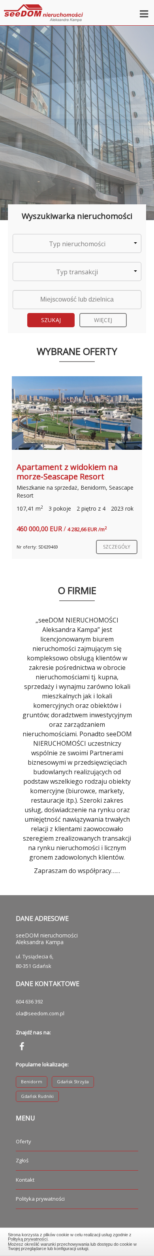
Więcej (103, 320)
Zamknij (77, 1240)
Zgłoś (22, 1160)
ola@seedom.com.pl (40, 1013)
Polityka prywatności (40, 1198)
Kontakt (25, 1179)
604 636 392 (29, 1001)
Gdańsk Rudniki (37, 1096)
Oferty (23, 1141)
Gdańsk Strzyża (73, 1081)
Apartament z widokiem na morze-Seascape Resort (67, 472)
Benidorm (31, 1081)
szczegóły (116, 546)
